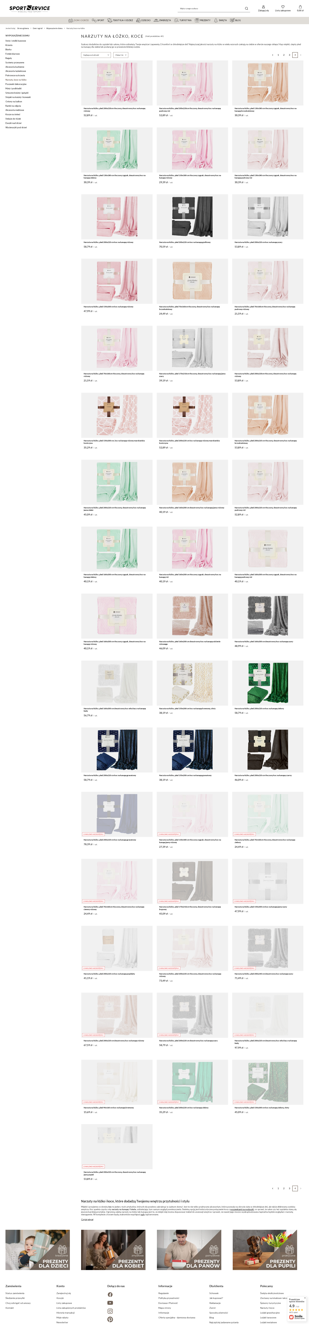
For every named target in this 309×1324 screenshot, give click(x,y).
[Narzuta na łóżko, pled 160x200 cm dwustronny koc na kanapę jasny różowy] (192, 482)
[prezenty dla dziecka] (37, 1250)
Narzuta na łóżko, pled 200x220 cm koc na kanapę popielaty (109, 974)
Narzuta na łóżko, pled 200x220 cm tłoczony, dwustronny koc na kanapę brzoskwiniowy (266, 441)
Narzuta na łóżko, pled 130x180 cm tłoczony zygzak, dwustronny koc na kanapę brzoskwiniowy (265, 109)
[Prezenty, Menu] (212, 20)
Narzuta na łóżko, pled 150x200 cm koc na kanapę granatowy (185, 775)
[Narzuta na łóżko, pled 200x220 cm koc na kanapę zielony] (268, 683)
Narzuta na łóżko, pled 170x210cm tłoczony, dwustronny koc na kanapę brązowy (190, 908)
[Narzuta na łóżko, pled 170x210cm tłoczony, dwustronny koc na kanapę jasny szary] (192, 348)
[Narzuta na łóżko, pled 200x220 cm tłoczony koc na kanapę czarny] (268, 749)
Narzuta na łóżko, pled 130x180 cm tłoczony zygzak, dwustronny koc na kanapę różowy (190, 176)
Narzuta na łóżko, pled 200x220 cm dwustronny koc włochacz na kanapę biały (266, 1041)
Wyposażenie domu (54, 28)
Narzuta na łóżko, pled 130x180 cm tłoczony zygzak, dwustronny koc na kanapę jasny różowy (190, 841)
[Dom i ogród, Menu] (90, 20)
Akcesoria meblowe (14, 110)
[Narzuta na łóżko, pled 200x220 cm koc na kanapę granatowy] (117, 749)
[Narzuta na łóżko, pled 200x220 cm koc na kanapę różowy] (117, 216)
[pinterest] (129, 1320)
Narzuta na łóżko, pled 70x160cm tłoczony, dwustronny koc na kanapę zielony (265, 841)
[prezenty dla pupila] (265, 1250)
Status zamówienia (14, 1293)
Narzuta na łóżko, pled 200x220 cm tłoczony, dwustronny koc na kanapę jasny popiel (115, 1173)
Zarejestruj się (63, 1293)
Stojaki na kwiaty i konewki (18, 97)
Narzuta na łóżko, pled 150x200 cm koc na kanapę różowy (108, 306)
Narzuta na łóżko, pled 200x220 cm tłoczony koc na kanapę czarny (263, 775)
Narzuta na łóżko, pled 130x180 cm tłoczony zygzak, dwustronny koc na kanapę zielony (114, 176)
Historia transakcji (65, 1312)
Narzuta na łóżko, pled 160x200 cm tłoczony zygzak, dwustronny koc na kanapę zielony (114, 575)
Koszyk (60, 1298)
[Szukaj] (246, 8)
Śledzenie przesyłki (15, 1298)
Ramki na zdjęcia (13, 106)
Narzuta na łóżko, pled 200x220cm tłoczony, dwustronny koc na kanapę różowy (114, 109)
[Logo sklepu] (29, 8)
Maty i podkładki (13, 88)
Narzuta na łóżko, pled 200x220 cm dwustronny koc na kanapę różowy (114, 1040)
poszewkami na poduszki (242, 1209)
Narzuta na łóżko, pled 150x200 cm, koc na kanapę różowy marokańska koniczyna (114, 441)
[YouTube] (129, 1303)
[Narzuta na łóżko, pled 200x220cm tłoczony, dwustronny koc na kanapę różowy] (117, 83)
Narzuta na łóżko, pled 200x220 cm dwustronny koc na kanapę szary (188, 1040)
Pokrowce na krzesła (15, 75)
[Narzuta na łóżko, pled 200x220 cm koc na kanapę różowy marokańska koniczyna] (192, 415)
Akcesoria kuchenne (14, 67)
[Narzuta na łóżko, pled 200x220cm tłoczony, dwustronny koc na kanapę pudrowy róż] (192, 83)
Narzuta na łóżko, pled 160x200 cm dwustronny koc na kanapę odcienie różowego (189, 642)
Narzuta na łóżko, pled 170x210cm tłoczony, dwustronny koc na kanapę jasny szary (192, 374)
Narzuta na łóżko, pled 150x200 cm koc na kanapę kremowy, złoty (187, 708)
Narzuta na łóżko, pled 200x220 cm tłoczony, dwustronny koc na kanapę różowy (190, 975)
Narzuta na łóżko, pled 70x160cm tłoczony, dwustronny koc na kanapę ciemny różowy (114, 908)
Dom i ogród (37, 28)
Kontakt (9, 1307)
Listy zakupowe (64, 1303)
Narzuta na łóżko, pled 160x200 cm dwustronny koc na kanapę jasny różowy (191, 507)
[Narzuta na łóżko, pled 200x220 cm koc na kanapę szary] (268, 216)
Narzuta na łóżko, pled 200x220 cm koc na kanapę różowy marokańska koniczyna (189, 441)
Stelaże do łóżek (13, 118)
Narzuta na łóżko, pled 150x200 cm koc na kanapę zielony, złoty (262, 1107)
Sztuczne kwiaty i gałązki (16, 92)
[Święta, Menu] (228, 20)
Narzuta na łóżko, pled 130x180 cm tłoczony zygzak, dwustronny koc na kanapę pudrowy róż (265, 176)
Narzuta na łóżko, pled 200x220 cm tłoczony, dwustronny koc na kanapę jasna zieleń (115, 508)
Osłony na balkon (13, 101)
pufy (143, 1214)
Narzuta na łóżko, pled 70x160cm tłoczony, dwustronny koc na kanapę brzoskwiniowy (189, 307)
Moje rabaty (62, 1317)
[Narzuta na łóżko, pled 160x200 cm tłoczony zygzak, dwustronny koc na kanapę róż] (192, 549)
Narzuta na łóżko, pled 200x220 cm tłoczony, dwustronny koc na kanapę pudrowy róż (266, 508)
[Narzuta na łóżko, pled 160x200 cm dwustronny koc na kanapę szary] (268, 616)
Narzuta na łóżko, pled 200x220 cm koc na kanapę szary (258, 242)
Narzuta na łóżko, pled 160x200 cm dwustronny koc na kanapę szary (264, 641)
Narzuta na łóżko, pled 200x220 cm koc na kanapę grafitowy (185, 242)
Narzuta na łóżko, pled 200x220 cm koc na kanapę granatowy (110, 775)
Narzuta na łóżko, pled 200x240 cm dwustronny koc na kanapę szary (264, 974)
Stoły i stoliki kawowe (15, 40)
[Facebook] (129, 1295)
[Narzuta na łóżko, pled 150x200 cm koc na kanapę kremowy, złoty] (192, 683)
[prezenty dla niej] (113, 1250)
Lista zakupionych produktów (71, 1307)
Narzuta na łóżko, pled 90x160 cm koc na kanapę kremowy (109, 1107)
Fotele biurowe (12, 54)
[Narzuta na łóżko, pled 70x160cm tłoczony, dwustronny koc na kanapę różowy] (117, 348)
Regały (8, 58)
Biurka (8, 49)
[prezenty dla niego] (189, 1250)
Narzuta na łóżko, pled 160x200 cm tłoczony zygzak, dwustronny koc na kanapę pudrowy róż (265, 575)
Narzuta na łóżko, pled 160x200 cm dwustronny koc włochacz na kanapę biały (115, 709)
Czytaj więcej (87, 1219)
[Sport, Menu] (106, 20)
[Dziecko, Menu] (152, 20)
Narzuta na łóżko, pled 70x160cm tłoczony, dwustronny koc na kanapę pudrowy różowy (265, 307)
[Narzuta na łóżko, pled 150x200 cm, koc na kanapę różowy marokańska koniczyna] (117, 415)
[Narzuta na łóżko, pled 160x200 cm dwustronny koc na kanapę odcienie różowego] (192, 616)
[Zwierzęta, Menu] (172, 20)
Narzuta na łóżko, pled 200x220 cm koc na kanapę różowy (108, 242)
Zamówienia (13, 1286)
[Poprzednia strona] (272, 55)
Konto (60, 1286)
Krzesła (8, 45)
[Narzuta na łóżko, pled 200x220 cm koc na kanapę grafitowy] (192, 216)
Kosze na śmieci (12, 114)
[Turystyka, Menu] (193, 20)
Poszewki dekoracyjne (15, 84)
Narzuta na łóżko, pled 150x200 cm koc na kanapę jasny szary (261, 907)
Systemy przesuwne (14, 62)
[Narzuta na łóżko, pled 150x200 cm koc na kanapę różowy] (117, 281)
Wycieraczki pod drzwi (16, 127)
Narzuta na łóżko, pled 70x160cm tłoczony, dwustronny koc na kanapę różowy (114, 374)
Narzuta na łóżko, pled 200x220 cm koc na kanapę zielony (259, 708)
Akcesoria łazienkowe (15, 71)
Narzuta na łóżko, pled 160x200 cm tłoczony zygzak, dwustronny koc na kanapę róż (190, 575)
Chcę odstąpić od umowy (18, 1303)
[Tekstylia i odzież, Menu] (134, 20)
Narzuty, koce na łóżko (15, 79)
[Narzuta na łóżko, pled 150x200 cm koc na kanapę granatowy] (192, 749)
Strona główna (23, 28)
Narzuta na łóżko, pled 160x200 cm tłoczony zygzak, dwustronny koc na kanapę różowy (114, 642)
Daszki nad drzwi (13, 123)
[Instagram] (129, 1311)
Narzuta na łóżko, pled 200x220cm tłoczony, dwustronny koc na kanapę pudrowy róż (190, 109)
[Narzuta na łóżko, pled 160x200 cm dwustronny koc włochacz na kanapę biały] (117, 683)
